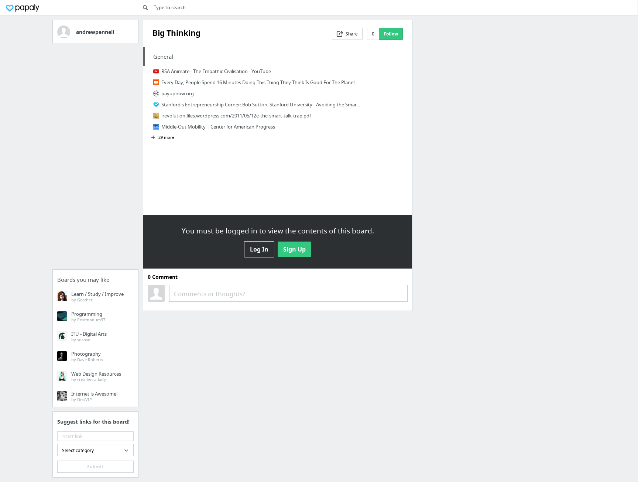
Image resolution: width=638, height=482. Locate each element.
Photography (87, 356)
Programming (88, 316)
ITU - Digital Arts (89, 336)
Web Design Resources (96, 376)
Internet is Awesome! (94, 396)
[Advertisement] (95, 158)
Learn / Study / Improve (97, 296)
